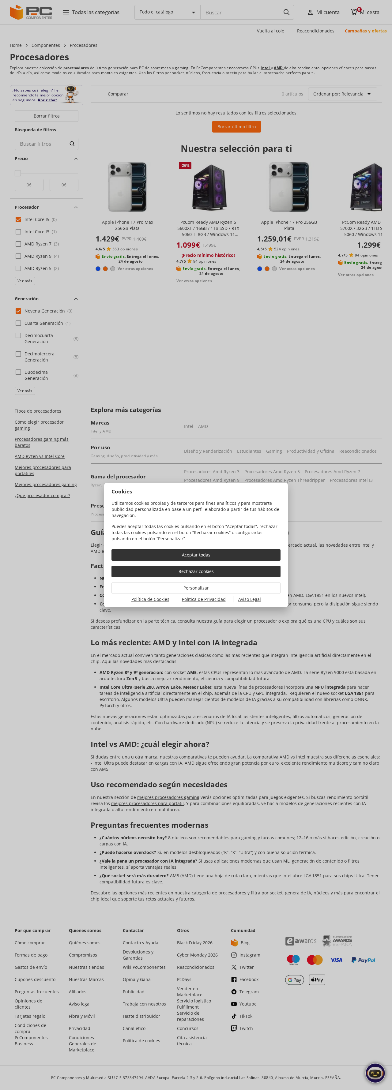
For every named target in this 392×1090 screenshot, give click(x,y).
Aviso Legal (249, 599)
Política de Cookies (150, 599)
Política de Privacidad (204, 599)
